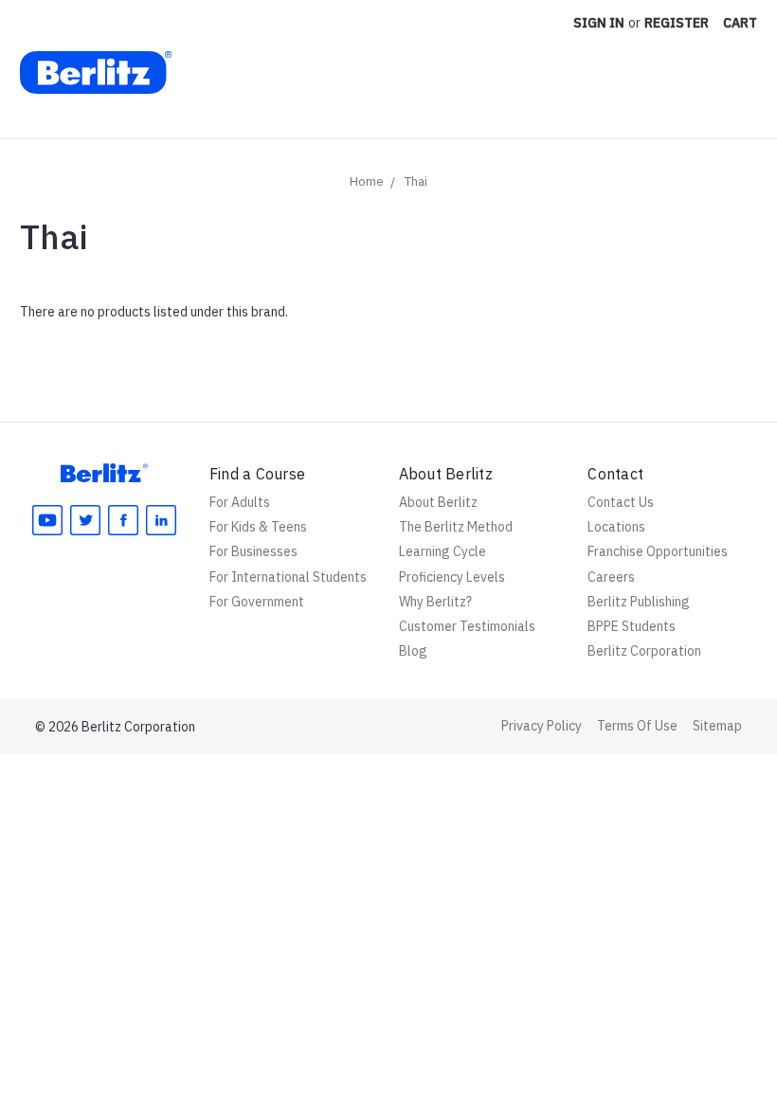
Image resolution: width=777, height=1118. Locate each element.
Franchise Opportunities (657, 551)
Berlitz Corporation (644, 650)
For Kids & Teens (258, 526)
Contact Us (620, 502)
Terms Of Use (637, 725)
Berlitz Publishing (638, 601)
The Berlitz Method (456, 526)
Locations (616, 526)
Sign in (598, 22)
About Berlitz (438, 502)
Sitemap (717, 725)
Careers (611, 577)
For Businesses (253, 551)
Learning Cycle (442, 551)
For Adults (239, 502)
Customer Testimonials (467, 626)
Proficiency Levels (452, 577)
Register (676, 22)
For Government (256, 601)
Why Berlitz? (435, 601)
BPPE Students (631, 626)
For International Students (288, 577)
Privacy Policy (541, 725)
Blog (413, 650)
